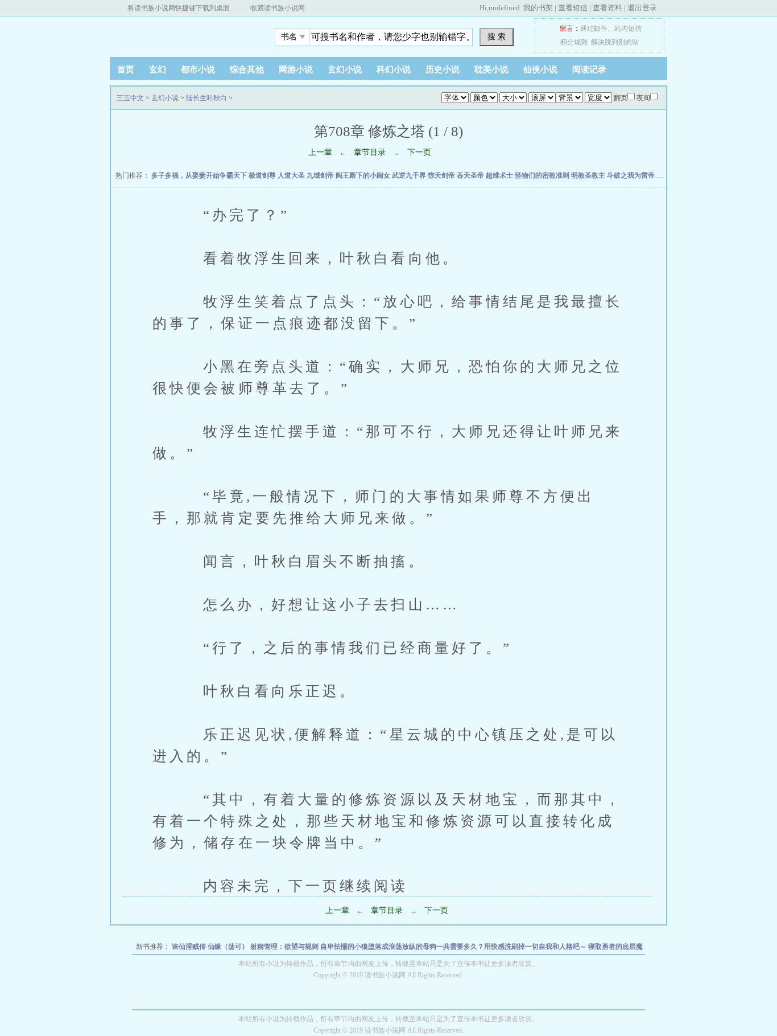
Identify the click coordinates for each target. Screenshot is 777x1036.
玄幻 (157, 69)
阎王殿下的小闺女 (364, 175)
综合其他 (247, 69)
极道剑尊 (263, 175)
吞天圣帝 (471, 175)
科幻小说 (394, 69)
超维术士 (500, 175)
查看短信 (573, 7)
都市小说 (198, 69)
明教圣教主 (589, 175)
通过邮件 (593, 28)
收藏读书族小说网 (277, 8)
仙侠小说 (540, 69)
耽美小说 (491, 69)
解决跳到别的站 (615, 42)
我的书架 (538, 7)
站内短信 (628, 28)
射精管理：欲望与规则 (285, 947)
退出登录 (642, 7)
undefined (504, 7)
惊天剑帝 (442, 175)
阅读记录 (589, 69)
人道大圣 (292, 175)
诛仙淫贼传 (190, 947)
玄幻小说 (345, 69)
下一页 (419, 152)
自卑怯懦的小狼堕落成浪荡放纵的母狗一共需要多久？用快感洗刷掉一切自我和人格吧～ (454, 947)
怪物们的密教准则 (543, 175)
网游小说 (296, 69)
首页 (125, 69)
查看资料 (607, 7)
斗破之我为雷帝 (631, 175)
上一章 (320, 152)
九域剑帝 (321, 175)
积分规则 (574, 42)
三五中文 (181, 34)
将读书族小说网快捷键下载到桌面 (178, 8)
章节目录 (370, 152)
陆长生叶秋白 (206, 98)
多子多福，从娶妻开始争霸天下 (200, 175)
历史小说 (442, 69)
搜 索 (496, 36)
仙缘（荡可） (229, 947)
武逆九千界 (410, 175)
